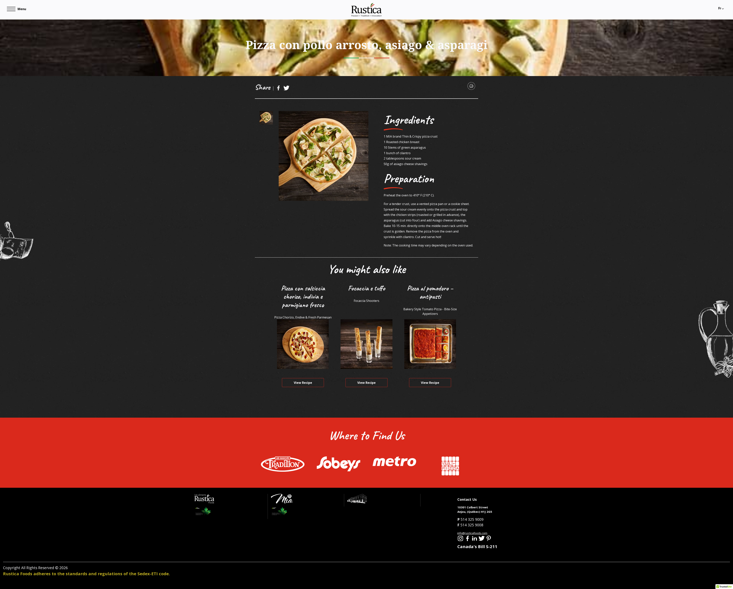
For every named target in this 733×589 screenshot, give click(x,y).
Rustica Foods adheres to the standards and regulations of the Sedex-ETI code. (86, 573)
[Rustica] (366, 9)
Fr (719, 8)
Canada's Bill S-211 (477, 546)
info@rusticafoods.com (472, 533)
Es (719, 14)
